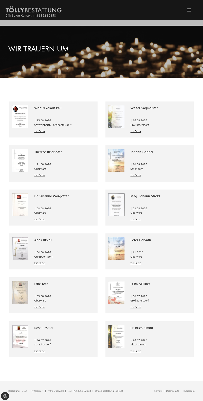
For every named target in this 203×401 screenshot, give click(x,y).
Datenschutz (172, 390)
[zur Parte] (20, 116)
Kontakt (158, 390)
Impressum (189, 390)
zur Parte (39, 131)
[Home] (33, 9)
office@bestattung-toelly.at (109, 390)
